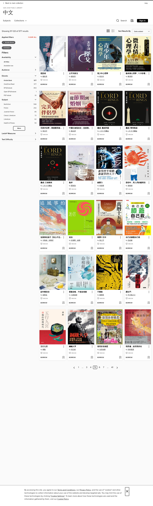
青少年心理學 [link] (102, 73)
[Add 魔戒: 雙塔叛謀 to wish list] (148, 139)
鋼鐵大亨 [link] (72, 346)
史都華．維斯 (75, 240)
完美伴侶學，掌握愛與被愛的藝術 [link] (51, 128)
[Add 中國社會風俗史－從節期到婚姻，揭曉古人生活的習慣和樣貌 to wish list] (91, 139)
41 (112, 367)
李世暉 (101, 186)
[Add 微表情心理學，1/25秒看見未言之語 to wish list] (148, 84)
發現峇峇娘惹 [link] (102, 346)
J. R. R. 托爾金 (104, 131)
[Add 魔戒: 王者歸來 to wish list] (63, 193)
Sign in (142, 20)
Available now (8, 66)
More (19, 128)
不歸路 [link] (100, 292)
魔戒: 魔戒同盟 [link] (103, 128)
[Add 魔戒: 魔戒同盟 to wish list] (120, 139)
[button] (121, 21)
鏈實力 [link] (100, 183)
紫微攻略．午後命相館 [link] (78, 292)
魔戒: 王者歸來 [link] (46, 183)
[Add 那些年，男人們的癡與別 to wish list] (148, 193)
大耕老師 (74, 295)
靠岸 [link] (71, 183)
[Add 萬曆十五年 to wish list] (120, 248)
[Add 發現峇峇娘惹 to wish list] (120, 357)
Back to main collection (14, 3)
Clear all (32, 37)
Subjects (7, 20)
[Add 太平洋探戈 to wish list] (91, 84)
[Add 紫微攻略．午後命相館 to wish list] (91, 303)
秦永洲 (73, 131)
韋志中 (101, 76)
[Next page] (117, 367)
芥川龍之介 (132, 295)
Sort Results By (124, 31)
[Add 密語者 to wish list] (63, 84)
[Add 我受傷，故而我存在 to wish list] (148, 357)
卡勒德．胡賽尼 (48, 240)
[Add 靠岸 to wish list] (91, 193)
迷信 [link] (71, 237)
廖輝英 (101, 295)
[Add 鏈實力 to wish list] (120, 193)
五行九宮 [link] (44, 346)
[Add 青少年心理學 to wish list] (120, 84)
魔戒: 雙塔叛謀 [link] (131, 128)
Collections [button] (19, 20)
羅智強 (73, 186)
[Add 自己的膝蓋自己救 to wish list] (148, 248)
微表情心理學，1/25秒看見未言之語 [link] (137, 73)
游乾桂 (45, 295)
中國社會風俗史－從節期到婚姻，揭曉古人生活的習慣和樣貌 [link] (80, 128)
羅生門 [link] (128, 292)
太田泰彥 (102, 350)
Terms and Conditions (66, 490)
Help (146, 3)
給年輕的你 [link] (45, 292)
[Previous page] (74, 367)
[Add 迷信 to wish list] (91, 248)
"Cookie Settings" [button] (57, 496)
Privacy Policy (85, 490)
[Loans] (132, 21)
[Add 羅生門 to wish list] (148, 303)
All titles (6, 62)
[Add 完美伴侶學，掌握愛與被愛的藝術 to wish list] (63, 139)
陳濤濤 (130, 76)
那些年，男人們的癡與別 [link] (135, 183)
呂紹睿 (130, 240)
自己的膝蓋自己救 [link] (133, 237)
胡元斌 (73, 350)
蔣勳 (44, 350)
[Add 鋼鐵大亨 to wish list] (91, 357)
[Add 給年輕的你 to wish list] (63, 303)
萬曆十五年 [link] (101, 237)
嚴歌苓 (45, 76)
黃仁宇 (101, 240)
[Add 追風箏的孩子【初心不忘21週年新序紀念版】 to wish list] (63, 248)
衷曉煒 (130, 186)
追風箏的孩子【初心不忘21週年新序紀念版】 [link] (51, 237)
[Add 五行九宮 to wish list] (63, 357)
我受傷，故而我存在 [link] (134, 346)
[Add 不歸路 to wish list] (120, 303)
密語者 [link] (43, 73)
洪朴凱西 (131, 350)
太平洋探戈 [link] (73, 73)
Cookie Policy (63, 499)
